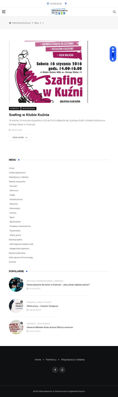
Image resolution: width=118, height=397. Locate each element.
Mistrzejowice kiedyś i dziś (21, 244)
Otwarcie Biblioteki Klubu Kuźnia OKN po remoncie (50, 327)
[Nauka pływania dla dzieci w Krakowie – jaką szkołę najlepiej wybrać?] (16, 284)
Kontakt (12, 262)
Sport (12, 217)
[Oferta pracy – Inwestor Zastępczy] (16, 306)
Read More (18, 137)
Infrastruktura (16, 199)
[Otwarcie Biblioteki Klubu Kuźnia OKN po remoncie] (16, 327)
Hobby (12, 195)
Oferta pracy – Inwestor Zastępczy (42, 306)
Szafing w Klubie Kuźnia (29, 115)
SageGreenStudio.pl (77, 391)
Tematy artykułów (17, 181)
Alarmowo (14, 190)
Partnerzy (51, 359)
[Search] (114, 11)
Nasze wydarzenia (17, 253)
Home (38, 359)
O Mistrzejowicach (17, 172)
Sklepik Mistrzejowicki (19, 248)
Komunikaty (15, 208)
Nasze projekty (15, 239)
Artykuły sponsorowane (40, 281)
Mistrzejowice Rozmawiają (21, 257)
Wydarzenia (15, 230)
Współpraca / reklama (18, 177)
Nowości (13, 186)
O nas (11, 168)
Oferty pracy (15, 235)
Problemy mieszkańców (20, 226)
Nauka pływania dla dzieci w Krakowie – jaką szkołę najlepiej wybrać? (58, 284)
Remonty (14, 204)
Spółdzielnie (15, 221)
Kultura (13, 212)
